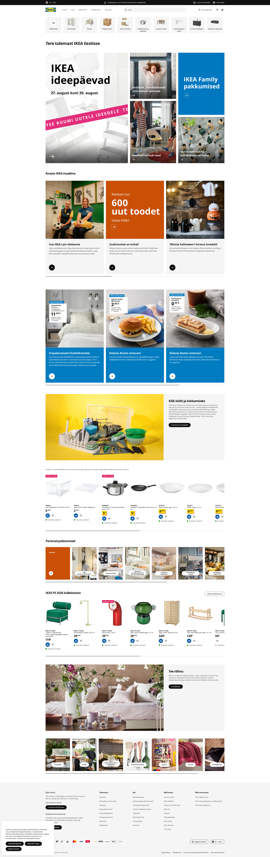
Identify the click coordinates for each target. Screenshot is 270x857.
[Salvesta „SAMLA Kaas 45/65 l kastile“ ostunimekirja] (81, 515)
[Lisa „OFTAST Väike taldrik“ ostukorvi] (217, 517)
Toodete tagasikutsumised (142, 809)
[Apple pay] (113, 841)
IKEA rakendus (169, 825)
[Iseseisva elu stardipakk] (105, 427)
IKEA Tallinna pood (201, 797)
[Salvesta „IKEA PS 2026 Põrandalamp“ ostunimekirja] (81, 641)
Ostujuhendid (137, 821)
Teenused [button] (108, 10)
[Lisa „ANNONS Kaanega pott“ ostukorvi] (104, 518)
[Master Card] (74, 841)
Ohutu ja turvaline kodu (172, 805)
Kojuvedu (102, 797)
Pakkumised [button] (82, 10)
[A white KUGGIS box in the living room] (137, 563)
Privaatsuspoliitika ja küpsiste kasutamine (196, 852)
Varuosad (136, 825)
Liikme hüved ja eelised (53, 802)
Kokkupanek (103, 825)
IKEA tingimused (138, 817)
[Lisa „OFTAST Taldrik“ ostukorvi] (189, 517)
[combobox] (154, 9)
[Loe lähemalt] (105, 697)
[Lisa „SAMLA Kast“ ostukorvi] (48, 515)
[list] (135, 25)
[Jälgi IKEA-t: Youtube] (57, 841)
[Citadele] (87, 841)
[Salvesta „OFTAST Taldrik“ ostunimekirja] (194, 517)
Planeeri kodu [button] (96, 10)
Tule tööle (167, 829)
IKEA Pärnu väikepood (202, 805)
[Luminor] (107, 841)
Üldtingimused (176, 852)
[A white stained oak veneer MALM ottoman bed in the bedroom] (164, 563)
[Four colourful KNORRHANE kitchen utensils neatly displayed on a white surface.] (137, 754)
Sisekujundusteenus (106, 817)
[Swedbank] (94, 841)
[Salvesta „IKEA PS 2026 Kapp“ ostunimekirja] (166, 641)
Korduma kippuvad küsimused (143, 801)
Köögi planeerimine (105, 809)
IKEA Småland (168, 801)
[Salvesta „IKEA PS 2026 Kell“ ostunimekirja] (109, 641)
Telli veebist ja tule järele (107, 801)
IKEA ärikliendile (169, 817)
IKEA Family (168, 821)
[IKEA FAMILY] (201, 84)
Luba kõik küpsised (14, 844)
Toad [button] (72, 10)
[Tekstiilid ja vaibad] (190, 754)
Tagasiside (136, 813)
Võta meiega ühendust (217, 852)
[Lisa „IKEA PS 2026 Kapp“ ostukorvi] (161, 641)
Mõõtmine (103, 821)
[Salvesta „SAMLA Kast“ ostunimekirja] (53, 515)
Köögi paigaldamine (106, 813)
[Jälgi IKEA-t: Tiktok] (62, 841)
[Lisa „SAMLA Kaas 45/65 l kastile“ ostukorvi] (76, 515)
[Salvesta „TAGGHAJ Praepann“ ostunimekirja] (137, 518)
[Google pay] (120, 841)
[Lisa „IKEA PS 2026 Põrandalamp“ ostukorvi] (76, 641)
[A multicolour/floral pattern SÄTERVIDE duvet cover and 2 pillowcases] (190, 563)
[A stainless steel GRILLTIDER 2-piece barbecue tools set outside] (84, 754)
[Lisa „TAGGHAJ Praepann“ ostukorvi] (132, 518)
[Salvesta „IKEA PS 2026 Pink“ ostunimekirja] (194, 641)
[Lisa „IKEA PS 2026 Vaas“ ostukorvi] (132, 641)
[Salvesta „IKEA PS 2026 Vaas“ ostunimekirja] (137, 641)
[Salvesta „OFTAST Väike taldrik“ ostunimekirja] (222, 517)
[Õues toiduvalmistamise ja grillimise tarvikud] (111, 754)
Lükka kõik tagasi (33, 844)
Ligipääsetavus (165, 852)
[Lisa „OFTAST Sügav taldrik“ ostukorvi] (161, 517)
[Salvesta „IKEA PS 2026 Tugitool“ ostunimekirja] (53, 644)
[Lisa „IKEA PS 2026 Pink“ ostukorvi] (189, 641)
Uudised (166, 813)
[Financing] (68, 841)
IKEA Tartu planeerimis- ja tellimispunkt (208, 801)
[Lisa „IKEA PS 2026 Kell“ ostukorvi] (104, 641)
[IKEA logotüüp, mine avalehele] (51, 10)
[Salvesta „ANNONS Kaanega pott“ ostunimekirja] (109, 518)
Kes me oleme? (169, 797)
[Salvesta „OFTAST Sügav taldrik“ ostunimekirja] (166, 517)
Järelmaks (102, 805)
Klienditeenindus (138, 797)
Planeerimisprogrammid (141, 805)
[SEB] (100, 841)
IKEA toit (167, 809)
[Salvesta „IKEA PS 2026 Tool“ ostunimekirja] (217, 641)
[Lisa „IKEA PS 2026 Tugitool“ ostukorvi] (48, 644)
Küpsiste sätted (13, 849)
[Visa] (81, 841)
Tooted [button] (64, 10)
